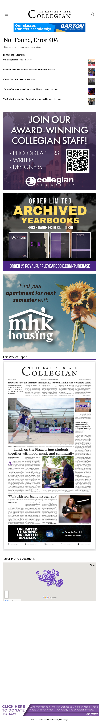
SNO (61, 720)
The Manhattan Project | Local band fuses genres (26, 89)
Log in (66, 720)
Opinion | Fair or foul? (13, 60)
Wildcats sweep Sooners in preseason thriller (24, 69)
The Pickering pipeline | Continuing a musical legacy (27, 99)
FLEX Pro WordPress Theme (47, 720)
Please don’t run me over (15, 79)
